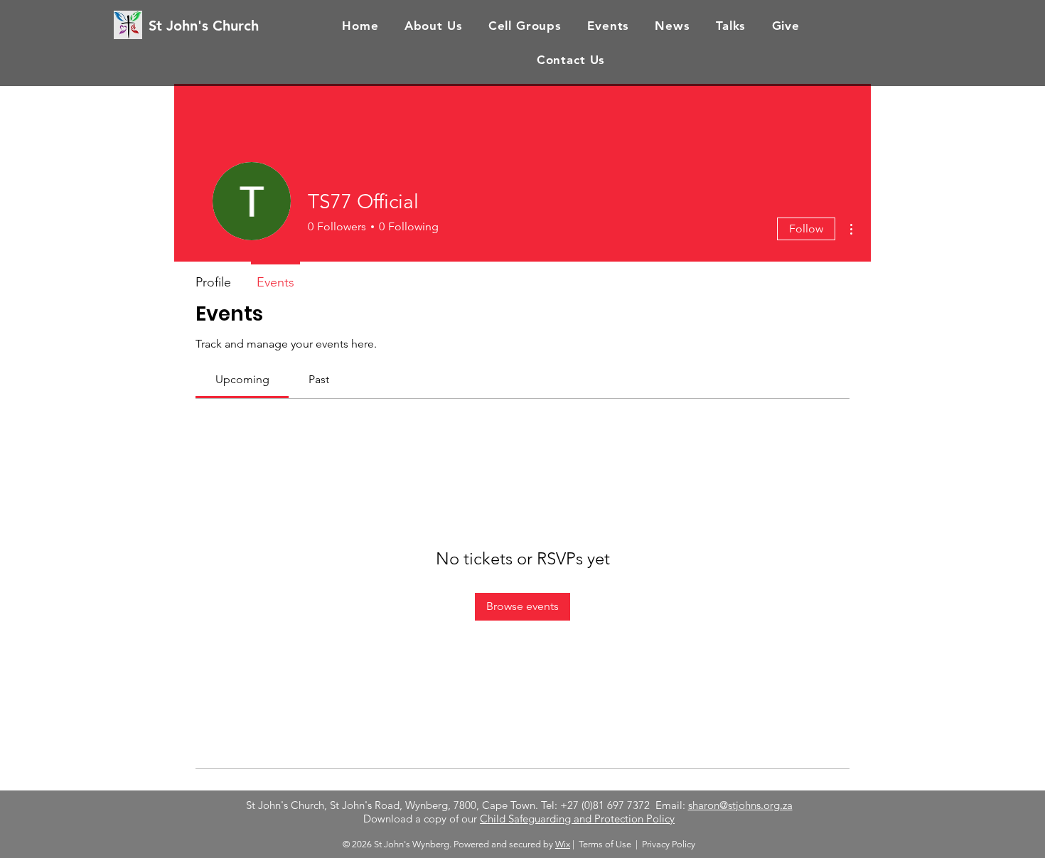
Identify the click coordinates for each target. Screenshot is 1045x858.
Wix (562, 844)
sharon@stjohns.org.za (740, 805)
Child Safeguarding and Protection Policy (577, 818)
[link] (242, 379)
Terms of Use (605, 844)
